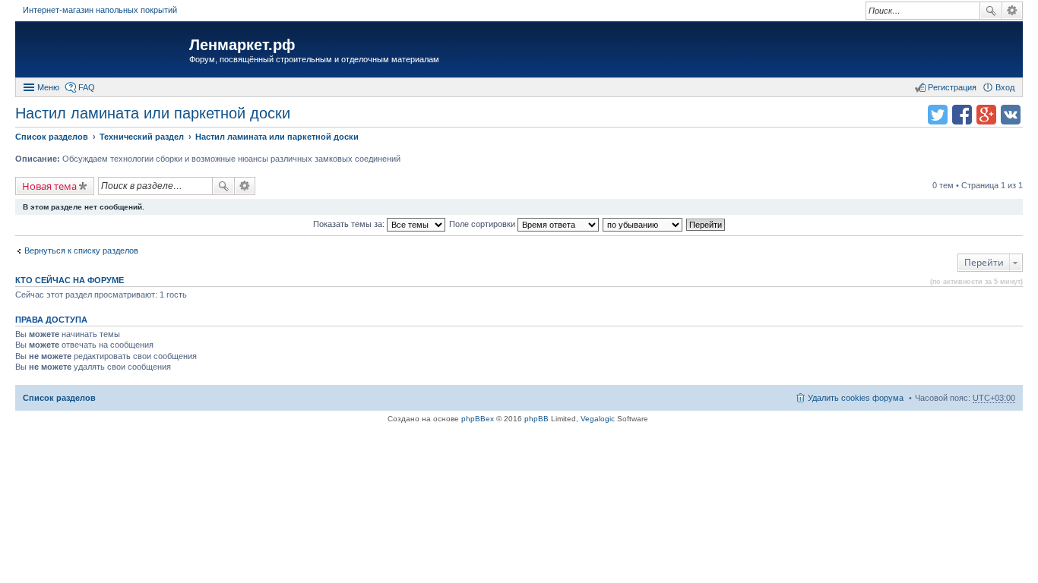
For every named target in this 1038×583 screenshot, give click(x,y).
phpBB (536, 418)
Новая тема (49, 186)
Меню (48, 87)
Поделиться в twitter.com (938, 114)
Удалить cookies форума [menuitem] (856, 397)
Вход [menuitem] (1004, 87)
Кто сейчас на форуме (69, 280)
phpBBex (477, 418)
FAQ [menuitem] (86, 87)
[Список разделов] (104, 51)
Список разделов (59, 397)
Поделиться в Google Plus (986, 114)
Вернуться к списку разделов (81, 250)
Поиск (990, 11)
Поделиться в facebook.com (962, 114)
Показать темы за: (350, 223)
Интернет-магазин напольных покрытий (100, 9)
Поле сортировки (483, 223)
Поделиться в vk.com (1011, 114)
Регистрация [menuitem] (952, 87)
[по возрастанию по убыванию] (643, 223)
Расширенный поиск (1012, 11)
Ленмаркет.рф (242, 44)
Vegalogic (598, 418)
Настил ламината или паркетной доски (152, 113)
